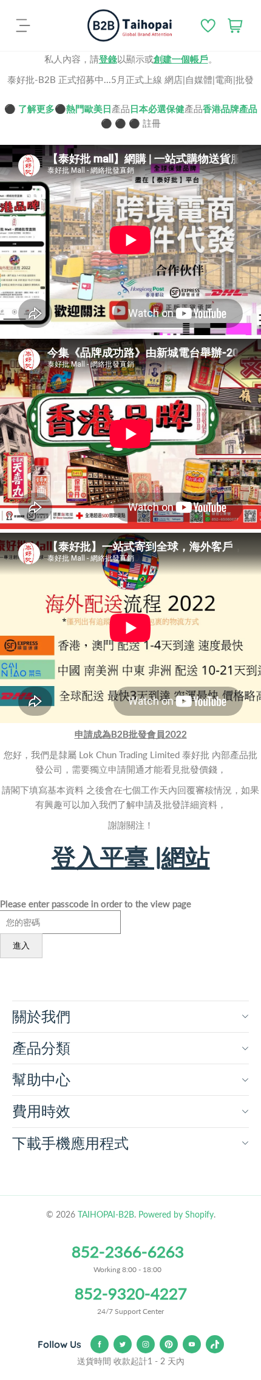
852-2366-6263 (128, 1251)
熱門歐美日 (89, 108)
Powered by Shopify (176, 1214)
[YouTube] (192, 1344)
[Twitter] (123, 1344)
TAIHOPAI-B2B (106, 1214)
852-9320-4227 (131, 1293)
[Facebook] (99, 1344)
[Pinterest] (169, 1344)
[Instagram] (146, 1344)
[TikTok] (215, 1344)
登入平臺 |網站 (131, 857)
